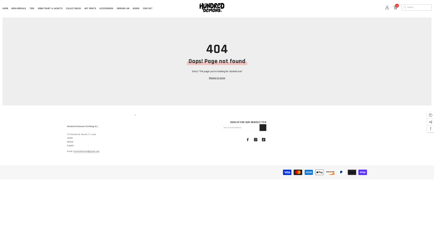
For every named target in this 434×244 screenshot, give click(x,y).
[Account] (387, 7)
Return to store (217, 78)
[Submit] (263, 127)
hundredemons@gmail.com (86, 151)
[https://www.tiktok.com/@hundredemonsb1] (263, 139)
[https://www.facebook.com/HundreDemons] (247, 139)
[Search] (404, 7)
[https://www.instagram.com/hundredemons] (255, 139)
